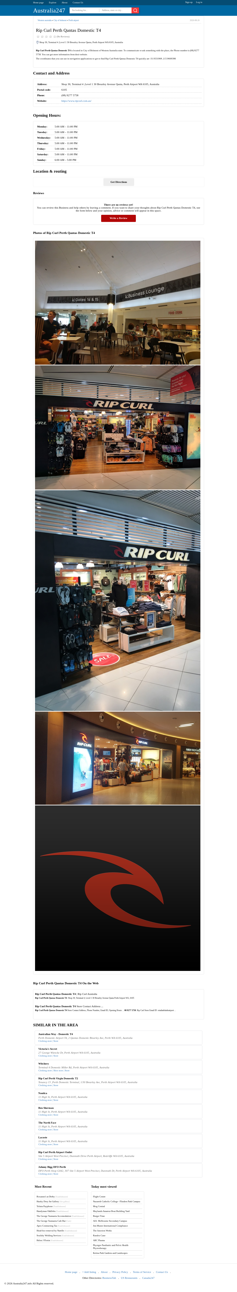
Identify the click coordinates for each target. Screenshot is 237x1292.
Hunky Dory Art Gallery (53, 1201)
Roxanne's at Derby (52, 1196)
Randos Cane (99, 1235)
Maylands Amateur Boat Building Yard (111, 1211)
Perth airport (74, 20)
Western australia (45, 20)
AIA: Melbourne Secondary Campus (110, 1221)
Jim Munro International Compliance (110, 1225)
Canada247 (148, 1278)
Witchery (43, 1063)
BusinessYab (109, 1278)
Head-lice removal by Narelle (57, 1230)
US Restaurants (129, 1278)
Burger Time (99, 1216)
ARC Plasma (99, 1240)
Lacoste (42, 1137)
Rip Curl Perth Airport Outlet (55, 1152)
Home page (38, 2)
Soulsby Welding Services (55, 1235)
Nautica (42, 1093)
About (64, 2)
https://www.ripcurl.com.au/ (76, 101)
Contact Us (78, 2)
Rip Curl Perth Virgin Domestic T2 (58, 1078)
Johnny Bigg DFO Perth (52, 1167)
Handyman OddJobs (53, 1211)
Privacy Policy (120, 1272)
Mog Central (99, 1206)
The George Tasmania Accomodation (60, 1216)
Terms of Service (142, 1272)
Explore (52, 2)
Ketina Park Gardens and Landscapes (110, 1253)
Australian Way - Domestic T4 (55, 1034)
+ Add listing (89, 1272)
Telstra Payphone (51, 1206)
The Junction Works (102, 1230)
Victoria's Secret (47, 1048)
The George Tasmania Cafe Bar (54, 1221)
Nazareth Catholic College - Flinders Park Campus (116, 1201)
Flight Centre (99, 1196)
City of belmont (60, 20)
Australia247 (49, 10)
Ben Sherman (46, 1108)
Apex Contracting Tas (53, 1225)
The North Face (47, 1122)
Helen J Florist (50, 1240)
